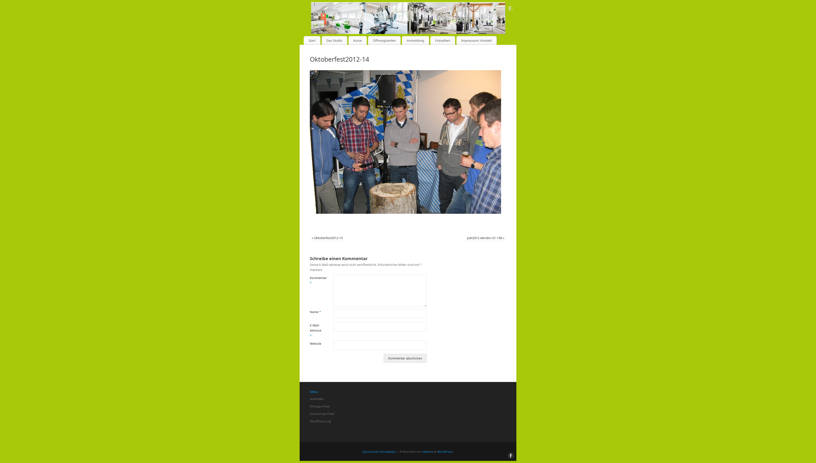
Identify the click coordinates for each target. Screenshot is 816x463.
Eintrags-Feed (319, 406)
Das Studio (334, 40)
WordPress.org (320, 421)
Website (315, 344)
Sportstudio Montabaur (379, 452)
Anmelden (317, 399)
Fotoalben (442, 40)
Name (315, 312)
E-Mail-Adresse (315, 330)
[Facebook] (510, 9)
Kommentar (316, 280)
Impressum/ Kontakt (476, 40)
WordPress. (445, 452)
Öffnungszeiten (384, 40)
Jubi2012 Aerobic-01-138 (485, 238)
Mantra (428, 452)
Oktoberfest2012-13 (327, 238)
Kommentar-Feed (322, 414)
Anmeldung (415, 40)
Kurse (357, 40)
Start (312, 40)
